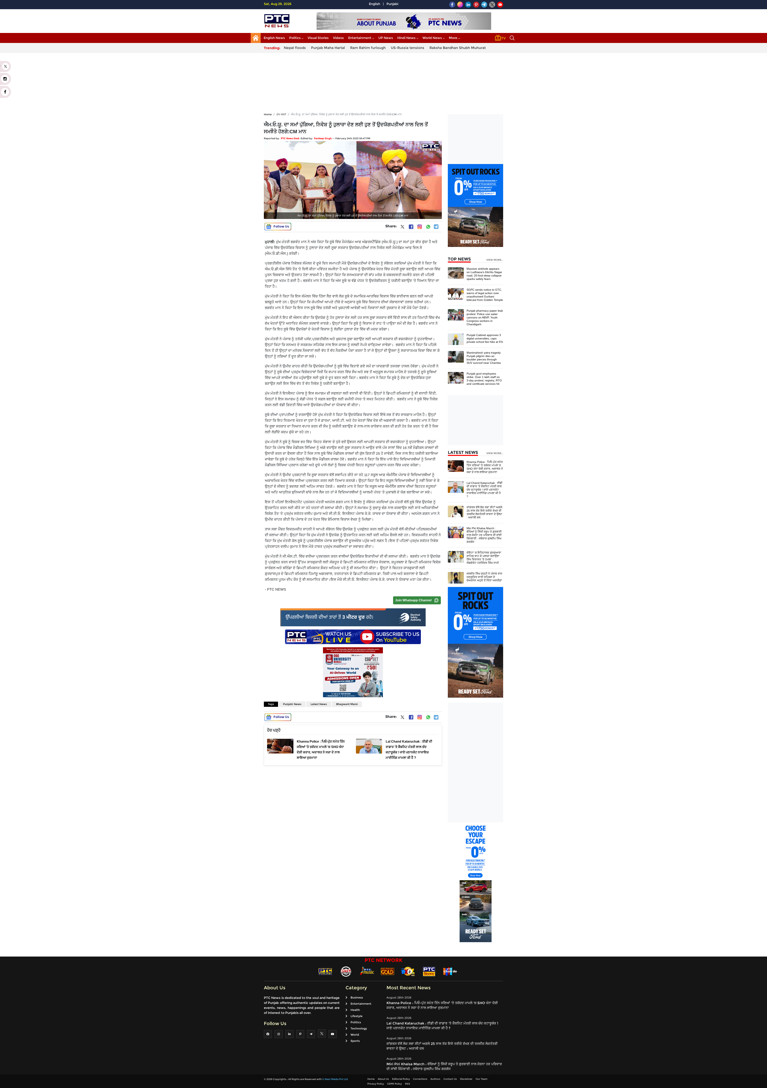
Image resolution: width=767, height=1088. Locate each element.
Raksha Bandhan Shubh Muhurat (457, 48)
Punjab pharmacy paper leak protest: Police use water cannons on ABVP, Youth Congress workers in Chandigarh (485, 317)
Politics (295, 38)
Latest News (319, 704)
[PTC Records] (346, 971)
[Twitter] (402, 228)
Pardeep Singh (323, 138)
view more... (494, 260)
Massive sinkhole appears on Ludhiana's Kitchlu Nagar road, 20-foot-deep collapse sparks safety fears (484, 273)
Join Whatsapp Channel (413, 600)
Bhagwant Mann (347, 704)
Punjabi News (292, 704)
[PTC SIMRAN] (429, 971)
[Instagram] (420, 227)
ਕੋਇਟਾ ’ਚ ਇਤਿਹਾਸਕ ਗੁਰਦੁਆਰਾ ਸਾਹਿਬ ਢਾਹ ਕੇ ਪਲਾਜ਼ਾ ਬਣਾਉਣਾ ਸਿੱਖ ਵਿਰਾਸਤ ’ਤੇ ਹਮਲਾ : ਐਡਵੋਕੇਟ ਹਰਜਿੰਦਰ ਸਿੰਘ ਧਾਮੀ (484, 557)
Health (355, 1010)
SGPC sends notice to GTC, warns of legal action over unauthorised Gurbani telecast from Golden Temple (485, 294)
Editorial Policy (401, 1078)
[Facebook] (411, 227)
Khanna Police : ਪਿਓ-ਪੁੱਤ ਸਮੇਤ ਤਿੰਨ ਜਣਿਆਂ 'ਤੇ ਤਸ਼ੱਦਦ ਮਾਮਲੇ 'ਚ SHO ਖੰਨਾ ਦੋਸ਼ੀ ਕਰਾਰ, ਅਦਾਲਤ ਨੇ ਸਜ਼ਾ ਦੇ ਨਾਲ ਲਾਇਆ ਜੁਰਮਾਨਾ (485, 467)
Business (357, 997)
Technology (359, 1028)
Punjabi (392, 4)
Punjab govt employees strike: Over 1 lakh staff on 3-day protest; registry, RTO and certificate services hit (484, 378)
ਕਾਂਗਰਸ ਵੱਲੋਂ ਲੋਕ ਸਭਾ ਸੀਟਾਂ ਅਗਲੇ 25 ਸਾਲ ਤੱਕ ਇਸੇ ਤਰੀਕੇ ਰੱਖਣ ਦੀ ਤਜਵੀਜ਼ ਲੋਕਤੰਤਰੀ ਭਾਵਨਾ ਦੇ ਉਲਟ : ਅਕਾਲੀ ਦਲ (484, 512)
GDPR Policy (394, 1083)
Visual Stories (318, 38)
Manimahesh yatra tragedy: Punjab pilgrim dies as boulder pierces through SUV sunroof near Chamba (484, 357)
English (374, 4)
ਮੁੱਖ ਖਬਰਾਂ (281, 114)
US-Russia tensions (407, 48)
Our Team (481, 1078)
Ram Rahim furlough (368, 48)
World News (432, 38)
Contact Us (450, 1078)
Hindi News (406, 38)
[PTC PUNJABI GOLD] (387, 971)
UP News (385, 38)
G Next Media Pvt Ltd (335, 1079)
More (453, 38)
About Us (383, 1078)
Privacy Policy (375, 1083)
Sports (355, 1041)
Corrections (420, 1078)
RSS (407, 1083)
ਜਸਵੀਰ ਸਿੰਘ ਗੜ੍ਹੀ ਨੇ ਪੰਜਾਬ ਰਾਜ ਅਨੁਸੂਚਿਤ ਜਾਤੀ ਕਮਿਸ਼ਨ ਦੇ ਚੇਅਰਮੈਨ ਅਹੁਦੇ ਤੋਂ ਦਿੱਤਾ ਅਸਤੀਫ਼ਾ (484, 577)
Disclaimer (466, 1078)
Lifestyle (357, 1016)
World (355, 1034)
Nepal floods (295, 48)
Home (268, 114)
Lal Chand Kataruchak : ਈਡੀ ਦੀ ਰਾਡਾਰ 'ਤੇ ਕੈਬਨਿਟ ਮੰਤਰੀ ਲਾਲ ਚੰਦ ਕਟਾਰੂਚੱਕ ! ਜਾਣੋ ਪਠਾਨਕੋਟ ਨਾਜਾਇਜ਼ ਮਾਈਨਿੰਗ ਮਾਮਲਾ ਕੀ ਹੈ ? (484, 489)
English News (274, 38)
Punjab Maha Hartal (328, 48)
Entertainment (359, 38)
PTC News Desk (290, 138)
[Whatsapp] (428, 227)
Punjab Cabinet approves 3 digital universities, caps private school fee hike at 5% (485, 338)
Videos (338, 38)
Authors (435, 1078)
